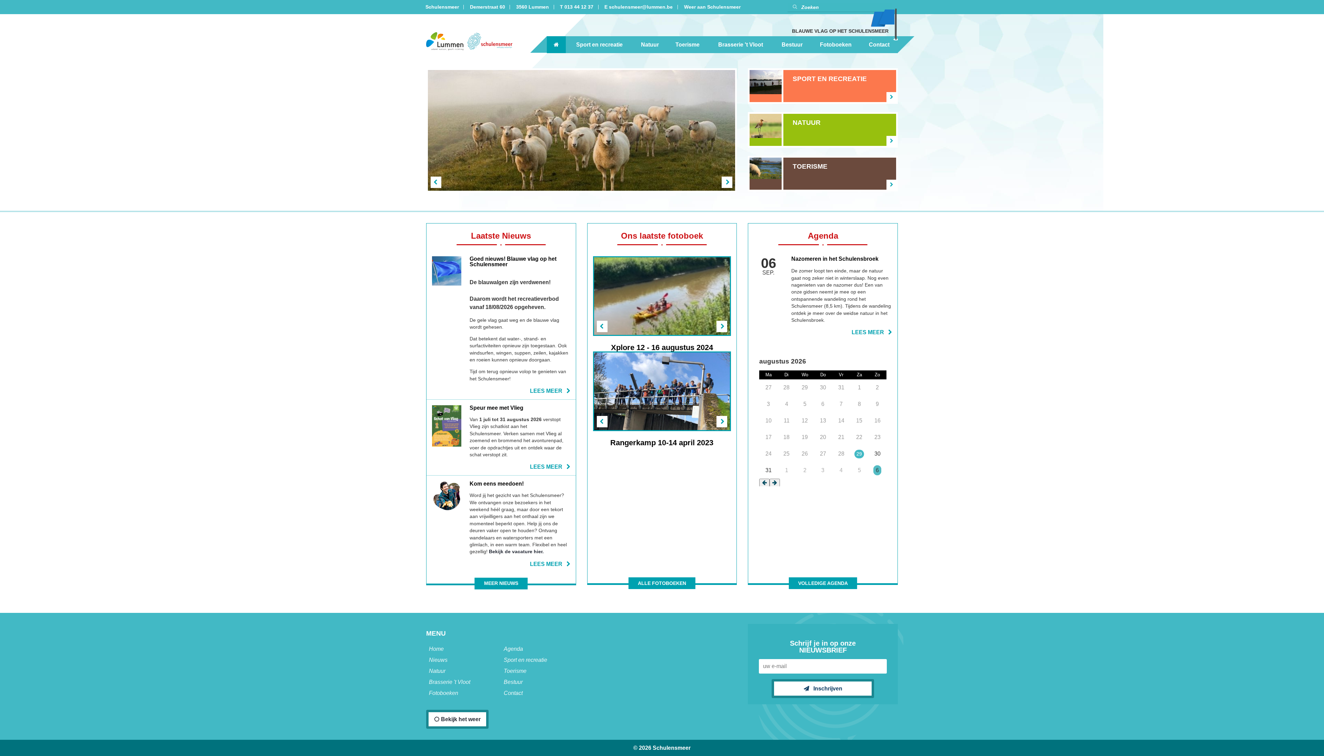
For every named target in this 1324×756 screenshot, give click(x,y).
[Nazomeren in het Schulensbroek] (822, 296)
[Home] (556, 44)
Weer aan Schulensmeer (712, 7)
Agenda (513, 649)
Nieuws (438, 660)
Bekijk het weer (460, 719)
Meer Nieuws (501, 583)
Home (436, 649)
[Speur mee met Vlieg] (501, 437)
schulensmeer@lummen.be (641, 7)
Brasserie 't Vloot (740, 45)
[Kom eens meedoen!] (501, 524)
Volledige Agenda (823, 583)
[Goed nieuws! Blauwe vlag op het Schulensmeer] (501, 325)
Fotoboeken (836, 45)
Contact (879, 45)
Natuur (650, 45)
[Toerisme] (823, 174)
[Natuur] (823, 130)
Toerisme (687, 45)
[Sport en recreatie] (823, 86)
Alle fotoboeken (662, 583)
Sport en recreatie (599, 45)
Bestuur (792, 45)
